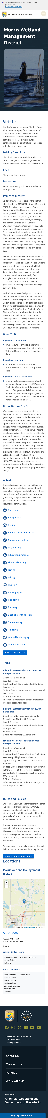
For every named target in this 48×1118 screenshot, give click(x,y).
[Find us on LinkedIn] (26, 1028)
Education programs (18, 554)
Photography (15, 592)
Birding (12, 525)
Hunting (12, 584)
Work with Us (15, 1081)
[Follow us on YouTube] (40, 1028)
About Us (12, 1056)
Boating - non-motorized (21, 532)
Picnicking (13, 599)
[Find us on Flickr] (33, 1028)
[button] (24, 901)
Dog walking (14, 547)
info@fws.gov (14, 1042)
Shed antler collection (20, 614)
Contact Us (14, 1064)
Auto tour (13, 510)
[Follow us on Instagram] (14, 1028)
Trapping (13, 629)
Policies (11, 1072)
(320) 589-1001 (12, 933)
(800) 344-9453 (13, 1039)
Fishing (11, 569)
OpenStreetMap (29, 927)
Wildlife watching (17, 644)
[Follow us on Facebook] (7, 1028)
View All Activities (15, 652)
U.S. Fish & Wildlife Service (20, 14)
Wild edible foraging (18, 637)
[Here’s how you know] (24, 5)
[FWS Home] (4, 14)
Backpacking (14, 517)
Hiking (11, 577)
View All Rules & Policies (18, 856)
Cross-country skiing (18, 540)
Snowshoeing (15, 622)
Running (12, 607)
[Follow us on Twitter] (20, 1028)
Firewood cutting (17, 562)
